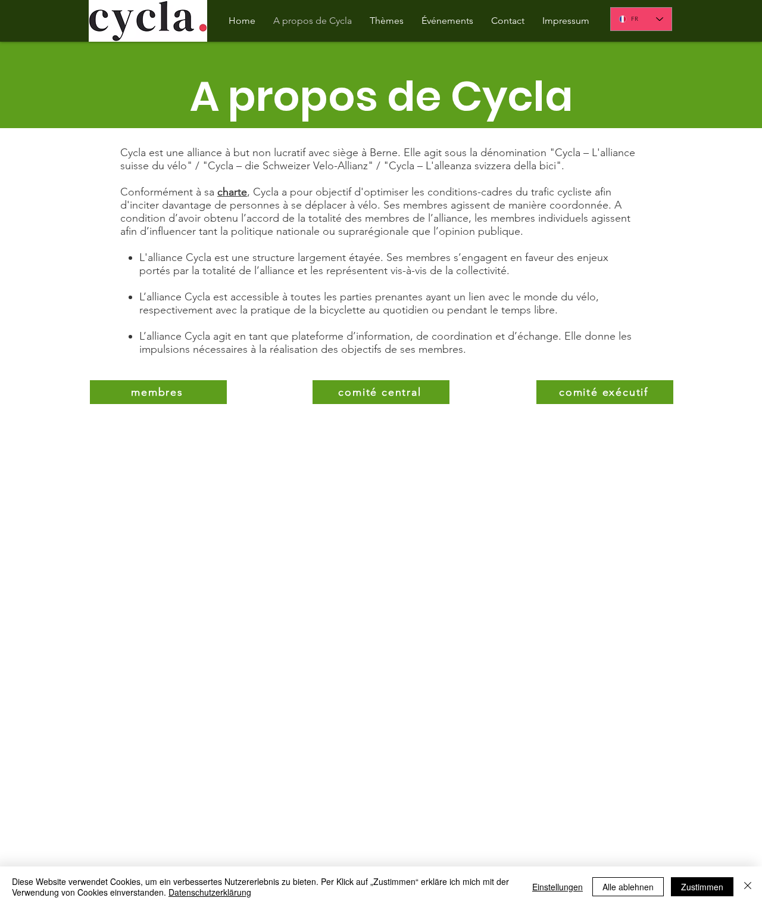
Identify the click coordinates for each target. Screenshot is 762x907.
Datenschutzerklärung (209, 892)
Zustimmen (702, 887)
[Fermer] (748, 886)
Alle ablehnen (628, 887)
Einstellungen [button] (557, 887)
